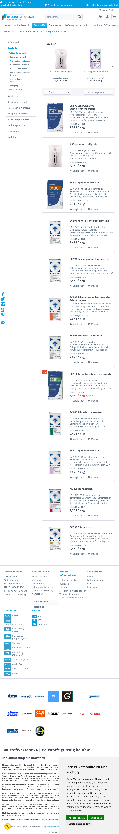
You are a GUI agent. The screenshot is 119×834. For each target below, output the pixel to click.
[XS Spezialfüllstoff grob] (61, 58)
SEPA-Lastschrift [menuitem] (20, 668)
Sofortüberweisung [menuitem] (13, 624)
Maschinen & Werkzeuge (19, 107)
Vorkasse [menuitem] (16, 643)
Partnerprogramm (96, 580)
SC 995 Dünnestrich (81, 527)
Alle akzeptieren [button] (77, 818)
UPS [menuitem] (39, 620)
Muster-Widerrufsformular (72, 597)
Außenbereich (14, 42)
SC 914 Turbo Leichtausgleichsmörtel (91, 374)
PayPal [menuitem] (15, 615)
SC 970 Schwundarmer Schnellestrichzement (82, 107)
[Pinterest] (3, 316)
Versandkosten (53, 826)
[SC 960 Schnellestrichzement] (55, 424)
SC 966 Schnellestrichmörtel (86, 335)
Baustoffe (12, 48)
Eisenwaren (13, 131)
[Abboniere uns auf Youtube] (3, 310)
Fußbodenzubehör (18, 53)
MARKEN (11, 136)
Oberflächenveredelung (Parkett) (19, 80)
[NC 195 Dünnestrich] (55, 500)
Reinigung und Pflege (17, 113)
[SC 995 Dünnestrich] (55, 539)
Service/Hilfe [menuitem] (108, 10)
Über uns (36, 580)
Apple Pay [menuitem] (17, 664)
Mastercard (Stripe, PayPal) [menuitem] (19, 637)
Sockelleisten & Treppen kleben (20, 73)
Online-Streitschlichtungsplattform (72, 589)
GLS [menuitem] (39, 616)
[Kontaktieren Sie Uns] (3, 319)
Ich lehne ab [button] (96, 818)
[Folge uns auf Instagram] (3, 305)
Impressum (92, 587)
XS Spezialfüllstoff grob (61, 71)
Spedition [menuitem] (42, 624)
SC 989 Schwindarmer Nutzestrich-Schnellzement (90, 299)
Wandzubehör (16, 89)
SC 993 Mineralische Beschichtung (89, 220)
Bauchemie (12, 96)
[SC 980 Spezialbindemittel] (55, 194)
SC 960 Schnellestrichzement (86, 412)
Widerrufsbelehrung (69, 594)
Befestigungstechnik (17, 102)
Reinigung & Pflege (18, 85)
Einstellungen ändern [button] (79, 824)
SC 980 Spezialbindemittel (84, 182)
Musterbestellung (40, 576)
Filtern (51, 92)
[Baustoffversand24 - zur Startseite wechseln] (17, 17)
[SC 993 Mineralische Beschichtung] (55, 232)
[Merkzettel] (100, 17)
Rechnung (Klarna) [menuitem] (21, 647)
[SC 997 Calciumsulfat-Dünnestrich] (55, 271)
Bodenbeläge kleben (18, 69)
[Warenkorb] (114, 17)
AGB (89, 583)
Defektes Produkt (67, 580)
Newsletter (37, 593)
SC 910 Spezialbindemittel (95, 71)
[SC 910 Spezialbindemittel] (96, 58)
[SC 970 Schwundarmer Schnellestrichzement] (55, 117)
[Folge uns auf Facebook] (3, 295)
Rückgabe (64, 583)
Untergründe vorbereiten (20, 65)
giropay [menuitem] (16, 673)
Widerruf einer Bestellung (41, 602)
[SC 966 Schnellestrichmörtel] (55, 347)
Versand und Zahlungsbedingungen (43, 585)
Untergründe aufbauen (20, 61)
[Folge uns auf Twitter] (3, 300)
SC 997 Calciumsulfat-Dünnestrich (89, 259)
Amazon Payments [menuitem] (21, 659)
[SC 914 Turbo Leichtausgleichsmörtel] (55, 386)
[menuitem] (63, 17)
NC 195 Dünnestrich (81, 488)
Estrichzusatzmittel (18, 57)
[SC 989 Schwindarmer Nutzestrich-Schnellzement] (55, 309)
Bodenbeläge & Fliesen (18, 119)
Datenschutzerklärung (43, 590)
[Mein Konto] (107, 17)
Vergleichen (78, 132)
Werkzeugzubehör (16, 125)
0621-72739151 (14, 587)
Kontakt (90, 576)
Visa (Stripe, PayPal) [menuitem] (18, 630)
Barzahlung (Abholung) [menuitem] (18, 653)
